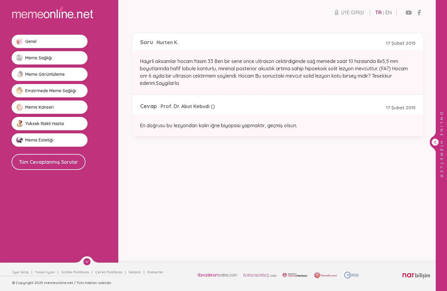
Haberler (155, 272)
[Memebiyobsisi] (325, 275)
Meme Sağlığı (38, 58)
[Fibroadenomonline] (217, 275)
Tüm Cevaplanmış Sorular (48, 162)
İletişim (135, 272)
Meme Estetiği (39, 140)
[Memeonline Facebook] (419, 12)
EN (389, 12)
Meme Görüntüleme (45, 74)
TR (378, 12)
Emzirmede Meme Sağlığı (50, 90)
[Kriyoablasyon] (351, 275)
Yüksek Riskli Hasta (44, 123)
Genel (30, 41)
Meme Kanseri (39, 107)
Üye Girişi (352, 12)
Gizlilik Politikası (75, 272)
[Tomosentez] (259, 275)
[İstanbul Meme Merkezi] (294, 275)
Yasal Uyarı (45, 272)
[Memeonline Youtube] (409, 12)
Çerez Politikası (109, 272)
